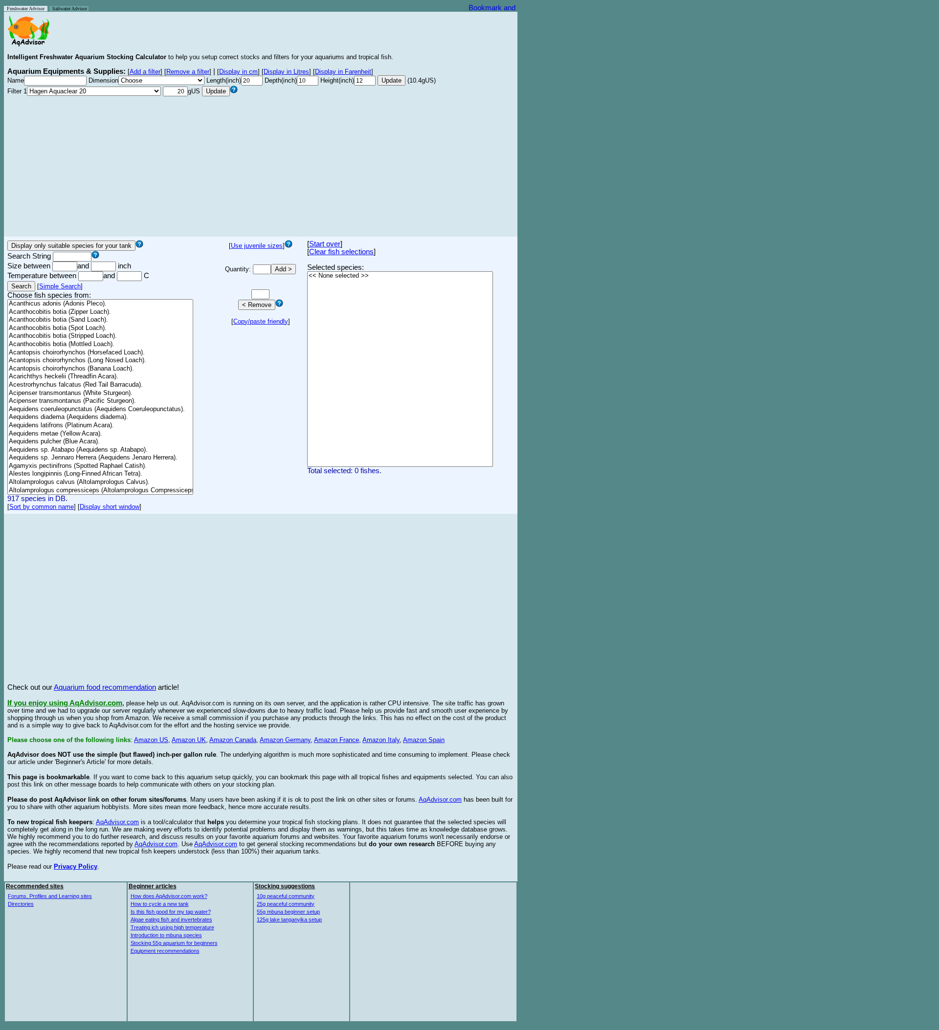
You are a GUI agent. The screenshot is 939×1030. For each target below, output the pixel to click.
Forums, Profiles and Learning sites (50, 896)
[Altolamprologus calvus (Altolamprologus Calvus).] (100, 482)
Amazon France (336, 740)
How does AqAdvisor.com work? (169, 896)
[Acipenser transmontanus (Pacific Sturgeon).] (100, 401)
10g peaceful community (285, 896)
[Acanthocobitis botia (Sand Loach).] (100, 320)
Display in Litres (286, 71)
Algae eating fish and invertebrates (171, 919)
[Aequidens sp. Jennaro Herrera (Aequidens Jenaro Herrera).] (100, 458)
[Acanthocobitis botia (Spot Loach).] (100, 328)
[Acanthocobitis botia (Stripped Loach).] (100, 336)
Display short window (109, 506)
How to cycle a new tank (160, 904)
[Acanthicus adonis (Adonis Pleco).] (100, 304)
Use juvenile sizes (257, 245)
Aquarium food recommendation (105, 687)
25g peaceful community (285, 904)
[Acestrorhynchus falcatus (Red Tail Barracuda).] (100, 385)
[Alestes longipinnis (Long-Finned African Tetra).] (100, 474)
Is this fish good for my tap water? (171, 912)
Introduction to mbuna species (166, 935)
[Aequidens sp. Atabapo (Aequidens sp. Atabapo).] (100, 450)
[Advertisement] (260, 164)
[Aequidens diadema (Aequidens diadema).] (100, 417)
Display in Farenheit (343, 71)
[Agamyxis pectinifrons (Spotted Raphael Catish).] (100, 466)
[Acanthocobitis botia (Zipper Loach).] (100, 312)
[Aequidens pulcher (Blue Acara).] (100, 442)
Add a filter (145, 71)
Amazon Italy (381, 740)
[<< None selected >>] (400, 276)
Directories (21, 904)
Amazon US (151, 740)
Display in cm (238, 71)
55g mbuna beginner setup (288, 912)
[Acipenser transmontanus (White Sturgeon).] (100, 393)
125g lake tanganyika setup (289, 919)
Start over (324, 244)
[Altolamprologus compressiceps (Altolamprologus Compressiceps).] (100, 490)
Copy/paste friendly (260, 321)
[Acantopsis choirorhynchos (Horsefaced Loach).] (100, 353)
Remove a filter (187, 71)
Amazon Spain (424, 740)
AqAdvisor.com (440, 799)
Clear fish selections (341, 252)
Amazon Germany (285, 740)
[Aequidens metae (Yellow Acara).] (100, 434)
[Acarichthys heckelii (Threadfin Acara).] (100, 377)
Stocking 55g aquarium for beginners (174, 943)
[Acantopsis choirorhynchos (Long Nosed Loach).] (100, 360)
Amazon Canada (232, 740)
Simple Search (60, 286)
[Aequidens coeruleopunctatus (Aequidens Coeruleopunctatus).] (100, 409)
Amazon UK (189, 740)
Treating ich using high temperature (172, 927)
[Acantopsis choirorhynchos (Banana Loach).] (100, 369)
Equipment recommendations (165, 951)
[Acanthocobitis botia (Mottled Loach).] (100, 344)
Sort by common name (41, 506)
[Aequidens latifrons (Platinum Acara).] (100, 425)
